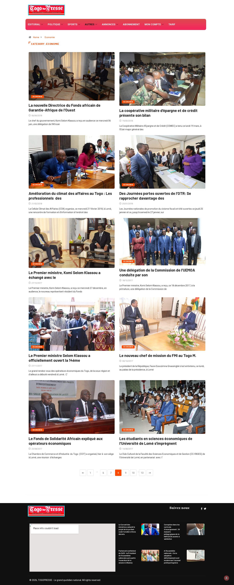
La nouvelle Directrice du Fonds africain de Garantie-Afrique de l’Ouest (64, 107)
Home (36, 37)
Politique (54, 24)
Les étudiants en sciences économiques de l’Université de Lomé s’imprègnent (155, 441)
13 (142, 473)
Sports (72, 24)
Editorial (34, 24)
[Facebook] (201, 509)
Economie (50, 37)
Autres (89, 24)
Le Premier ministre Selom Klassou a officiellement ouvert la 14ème (59, 358)
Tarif (171, 24)
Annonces (108, 24)
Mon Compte (153, 24)
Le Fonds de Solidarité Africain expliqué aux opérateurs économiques (66, 441)
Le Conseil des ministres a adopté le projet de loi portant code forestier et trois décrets (127, 529)
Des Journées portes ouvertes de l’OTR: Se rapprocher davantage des (155, 195)
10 (133, 473)
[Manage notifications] (226, 578)
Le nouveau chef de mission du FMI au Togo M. (157, 355)
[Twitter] (205, 509)
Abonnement (131, 24)
